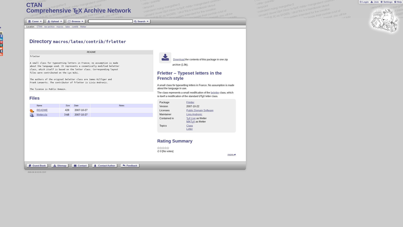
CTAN (39, 27)
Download (179, 59)
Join (376, 2)
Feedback (132, 165)
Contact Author (106, 165)
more (230, 154)
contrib (75, 27)
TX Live (191, 118)
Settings (387, 2)
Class (189, 125)
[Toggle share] (1, 27)
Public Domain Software (199, 110)
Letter (189, 129)
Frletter (190, 102)
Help (399, 2)
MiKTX (190, 121)
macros (60, 27)
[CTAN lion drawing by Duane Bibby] (384, 38)
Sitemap (61, 165)
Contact (82, 165)
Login (365, 2)
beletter (215, 92)
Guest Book (39, 165)
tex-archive (49, 27)
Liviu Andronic (194, 114)
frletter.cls (42, 114)
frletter (83, 27)
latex (67, 27)
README (42, 110)
